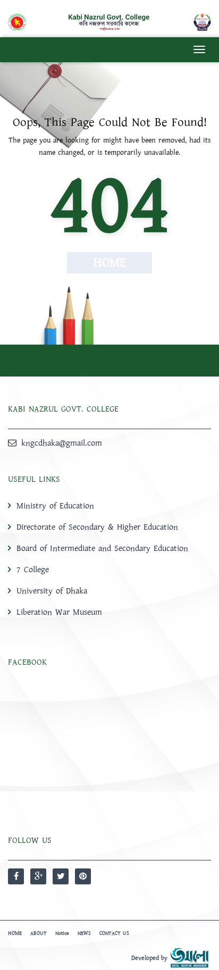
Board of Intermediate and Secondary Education (102, 548)
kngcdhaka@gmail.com (61, 443)
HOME (15, 933)
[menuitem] (109, 558)
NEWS (84, 933)
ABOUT (38, 933)
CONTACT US (114, 933)
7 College (32, 569)
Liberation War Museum (59, 612)
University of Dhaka (51, 591)
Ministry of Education (55, 506)
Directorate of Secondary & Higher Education (97, 527)
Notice (62, 933)
